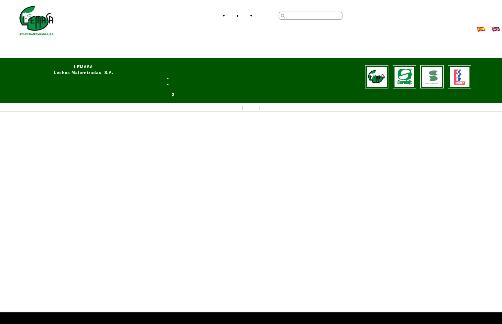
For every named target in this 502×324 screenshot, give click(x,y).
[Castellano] (480, 28)
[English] (495, 28)
